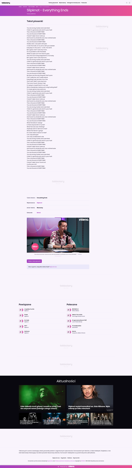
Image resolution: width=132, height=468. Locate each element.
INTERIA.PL (83, 460)
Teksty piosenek (31, 6)
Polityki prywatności (59, 460)
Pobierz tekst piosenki (34, 261)
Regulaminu (50, 460)
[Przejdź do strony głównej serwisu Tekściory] (6, 3)
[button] (53, 2)
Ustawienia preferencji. (69, 460)
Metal (37, 6)
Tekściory (25, 6)
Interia (20, 6)
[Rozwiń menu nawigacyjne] (129, 2)
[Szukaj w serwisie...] (126, 2)
